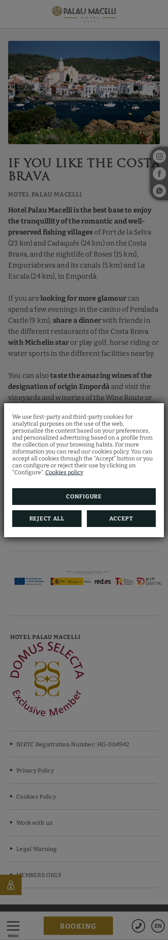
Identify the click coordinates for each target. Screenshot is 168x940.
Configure (84, 496)
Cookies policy (64, 472)
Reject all (46, 518)
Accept (121, 518)
